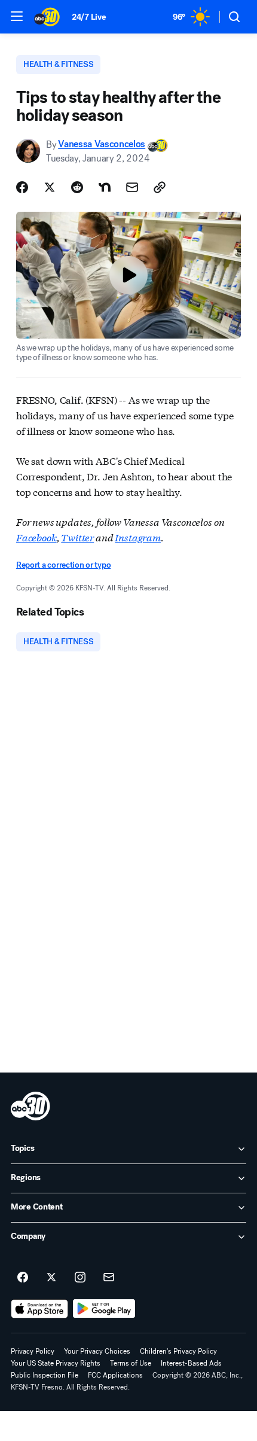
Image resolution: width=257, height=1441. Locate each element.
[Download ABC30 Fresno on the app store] (39, 1308)
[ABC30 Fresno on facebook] (23, 1278)
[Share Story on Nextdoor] (104, 187)
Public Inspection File (44, 1375)
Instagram (138, 537)
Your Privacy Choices (97, 1351)
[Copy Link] (159, 187)
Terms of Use (130, 1363)
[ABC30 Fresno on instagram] (80, 1278)
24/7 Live (89, 17)
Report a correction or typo (63, 565)
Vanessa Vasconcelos (101, 144)
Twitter (77, 537)
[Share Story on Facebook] (22, 187)
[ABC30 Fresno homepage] (47, 16)
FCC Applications (115, 1375)
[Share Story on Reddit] (77, 187)
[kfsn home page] (30, 1106)
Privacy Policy (32, 1351)
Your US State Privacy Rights (55, 1363)
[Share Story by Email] (132, 187)
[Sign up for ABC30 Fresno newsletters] (109, 1278)
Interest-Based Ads (191, 1363)
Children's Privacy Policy (178, 1351)
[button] (16, 16)
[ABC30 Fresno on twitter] (51, 1278)
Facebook (36, 537)
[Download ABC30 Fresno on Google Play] (104, 1308)
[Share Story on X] (49, 187)
